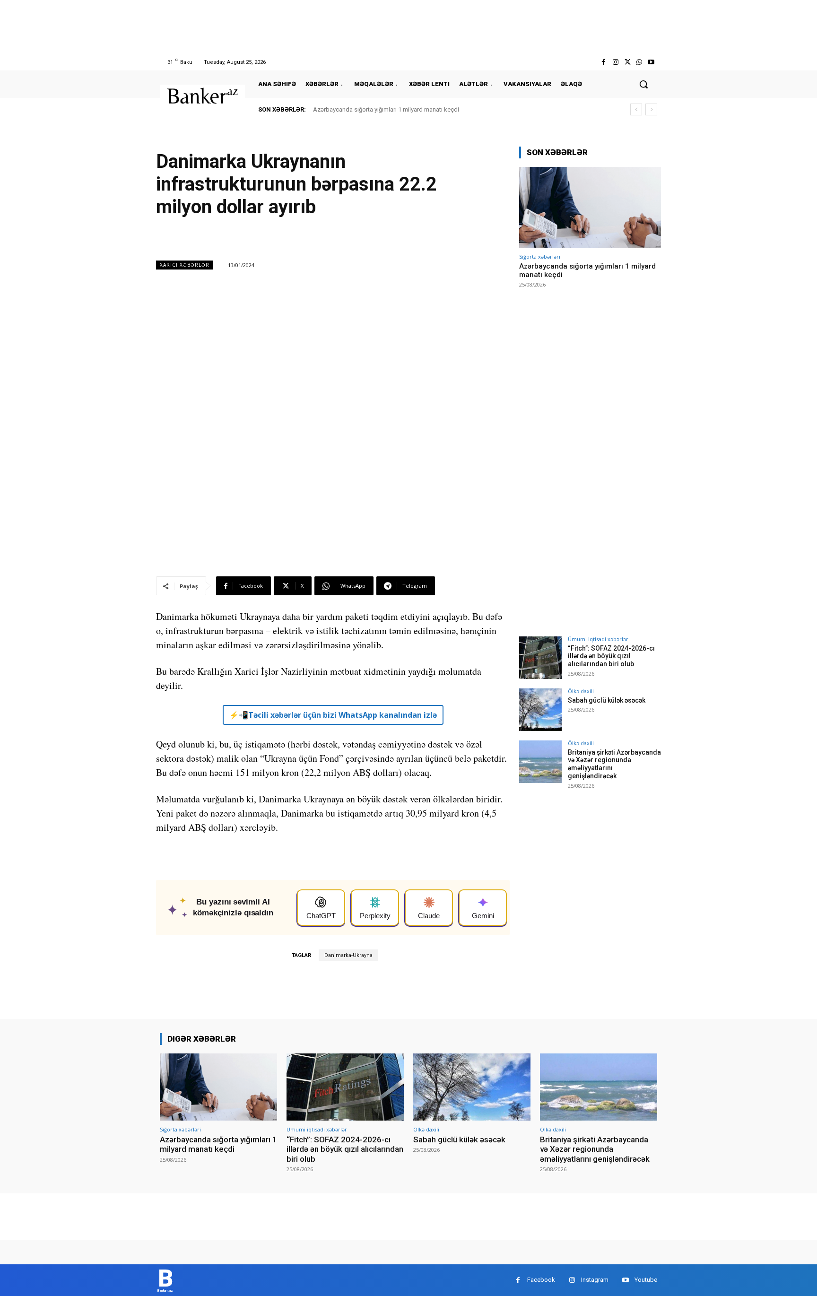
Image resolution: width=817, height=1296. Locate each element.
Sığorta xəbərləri (539, 256)
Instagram (594, 1279)
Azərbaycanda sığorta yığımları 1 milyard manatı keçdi (386, 109)
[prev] (636, 109)
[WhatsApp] (639, 62)
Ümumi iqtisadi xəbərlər (598, 639)
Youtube (645, 1279)
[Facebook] (603, 62)
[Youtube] (651, 62)
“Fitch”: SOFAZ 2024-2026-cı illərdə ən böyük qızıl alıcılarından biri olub (611, 656)
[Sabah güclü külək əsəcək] (540, 709)
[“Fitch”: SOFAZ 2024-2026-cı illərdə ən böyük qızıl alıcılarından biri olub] (540, 657)
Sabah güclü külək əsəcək (606, 700)
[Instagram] (615, 62)
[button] (643, 84)
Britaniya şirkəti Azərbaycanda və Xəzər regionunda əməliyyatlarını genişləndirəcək (595, 1149)
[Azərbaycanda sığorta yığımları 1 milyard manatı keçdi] (590, 207)
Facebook (541, 1279)
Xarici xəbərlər (184, 264)
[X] (627, 62)
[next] (651, 109)
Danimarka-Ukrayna (348, 955)
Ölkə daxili (581, 691)
